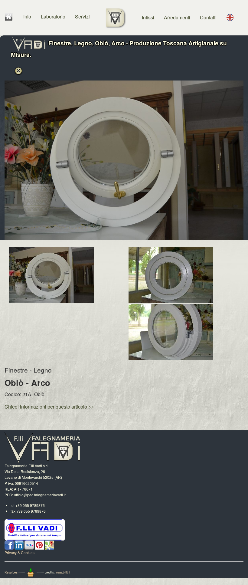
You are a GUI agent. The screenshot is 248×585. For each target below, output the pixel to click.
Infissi (148, 17)
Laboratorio (53, 16)
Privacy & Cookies (19, 552)
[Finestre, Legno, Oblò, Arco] (51, 274)
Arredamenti (177, 17)
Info (27, 16)
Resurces (11, 572)
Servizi (82, 16)
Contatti (208, 17)
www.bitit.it (63, 572)
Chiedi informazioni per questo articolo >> (49, 406)
